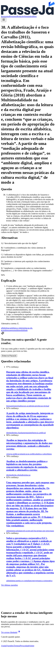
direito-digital (16, 475)
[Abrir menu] (3, 20)
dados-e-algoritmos (44, 454)
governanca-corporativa (42, 581)
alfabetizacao (6, 328)
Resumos (13, 16)
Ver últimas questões (9, 585)
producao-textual (42, 406)
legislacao (26, 475)
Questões (10, 646)
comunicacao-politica (27, 454)
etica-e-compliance (25, 581)
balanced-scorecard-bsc (27, 531)
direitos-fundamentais (20, 433)
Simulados (28, 16)
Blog (35, 16)
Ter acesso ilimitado (9, 632)
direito (8, 433)
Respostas (5, 16)
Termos (17, 646)
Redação (20, 16)
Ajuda (3, 646)
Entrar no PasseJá (9, 356)
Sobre (31, 646)
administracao (12, 531)
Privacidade (24, 646)
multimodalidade (21, 330)
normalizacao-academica (25, 406)
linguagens (9, 330)
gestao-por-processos (45, 531)
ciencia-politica (12, 454)
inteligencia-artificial (37, 433)
